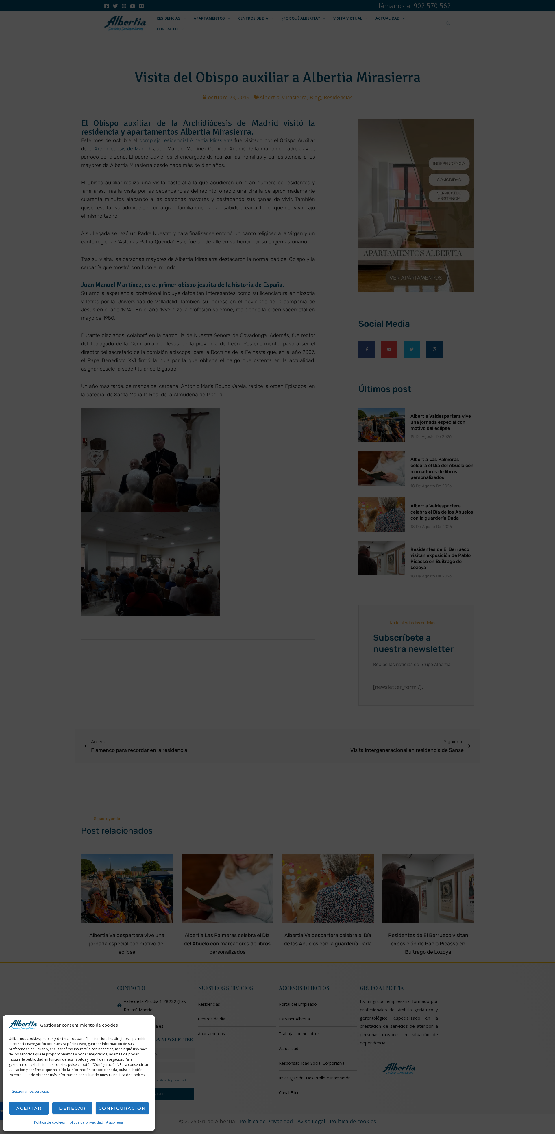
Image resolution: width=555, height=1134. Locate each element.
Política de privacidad (85, 1122)
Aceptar (29, 1108)
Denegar (72, 1108)
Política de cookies (49, 1122)
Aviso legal (115, 1122)
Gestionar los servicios (30, 1091)
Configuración (122, 1108)
